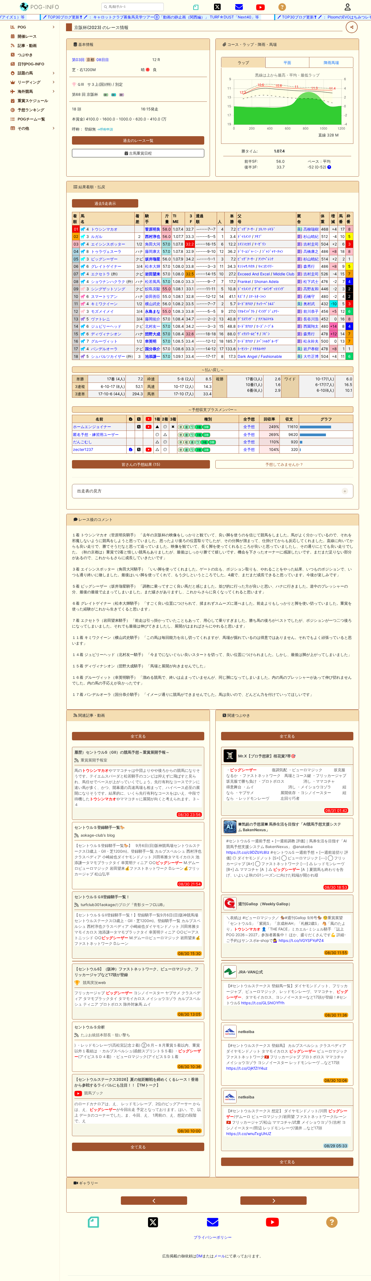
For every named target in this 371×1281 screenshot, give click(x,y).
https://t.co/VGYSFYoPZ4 (301, 940)
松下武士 (308, 281)
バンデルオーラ (104, 348)
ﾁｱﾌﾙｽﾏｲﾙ (265, 319)
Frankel (244, 281)
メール (219, 1256)
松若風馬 (152, 281)
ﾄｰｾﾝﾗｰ (243, 348)
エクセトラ (100, 274)
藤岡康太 (152, 251)
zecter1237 (83, 449)
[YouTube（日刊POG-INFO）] (260, 7)
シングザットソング (108, 288)
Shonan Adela (266, 281)
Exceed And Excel (254, 274)
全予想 (249, 426)
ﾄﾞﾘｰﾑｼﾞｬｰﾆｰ (248, 251)
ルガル (96, 236)
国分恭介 (152, 348)
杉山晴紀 (308, 236)
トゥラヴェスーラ (106, 251)
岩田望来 (152, 274)
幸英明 (150, 341)
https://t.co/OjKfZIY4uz (247, 1068)
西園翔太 (308, 326)
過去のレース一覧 (138, 140)
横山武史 (152, 303)
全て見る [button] (138, 736)
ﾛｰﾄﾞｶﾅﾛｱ (245, 303)
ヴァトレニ (100, 319)
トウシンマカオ (104, 229)
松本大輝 (152, 266)
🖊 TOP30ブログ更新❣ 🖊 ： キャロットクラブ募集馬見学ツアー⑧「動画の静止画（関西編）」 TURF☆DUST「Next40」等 (138, 17)
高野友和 (308, 288)
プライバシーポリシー (213, 1237)
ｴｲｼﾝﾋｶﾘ (244, 244)
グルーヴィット (104, 341)
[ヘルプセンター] (282, 7)
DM (199, 1256)
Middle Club (283, 274)
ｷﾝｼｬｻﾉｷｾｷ (246, 266)
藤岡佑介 (152, 319)
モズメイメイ (102, 311)
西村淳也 (152, 236)
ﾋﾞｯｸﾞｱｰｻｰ (246, 229)
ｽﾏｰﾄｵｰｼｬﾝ (257, 296)
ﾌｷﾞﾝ (266, 334)
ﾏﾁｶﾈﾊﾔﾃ (259, 348)
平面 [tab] (287, 62)
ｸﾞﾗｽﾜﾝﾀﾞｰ (246, 319)
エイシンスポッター (108, 244)
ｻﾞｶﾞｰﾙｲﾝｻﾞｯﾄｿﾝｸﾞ (269, 288)
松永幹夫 (308, 341)
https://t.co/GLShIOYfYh (262, 1002)
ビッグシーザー (104, 259)
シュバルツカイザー (108, 356)
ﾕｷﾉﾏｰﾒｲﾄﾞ (266, 229)
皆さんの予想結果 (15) (141, 464)
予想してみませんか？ (284, 464)
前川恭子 (308, 311)
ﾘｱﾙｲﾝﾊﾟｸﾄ (246, 311)
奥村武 (308, 303)
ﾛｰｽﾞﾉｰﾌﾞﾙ (264, 326)
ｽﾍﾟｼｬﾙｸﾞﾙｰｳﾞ (267, 341)
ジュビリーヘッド (106, 326)
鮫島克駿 (152, 288)
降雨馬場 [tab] (331, 62)
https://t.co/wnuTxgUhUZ (248, 1133)
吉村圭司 (308, 244)
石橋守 (308, 296)
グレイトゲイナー (106, 266)
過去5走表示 (105, 203)
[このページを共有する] (352, 27)
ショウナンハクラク (108, 281)
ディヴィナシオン (106, 334)
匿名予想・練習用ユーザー (96, 434)
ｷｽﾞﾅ (241, 296)
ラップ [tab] (243, 62)
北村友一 (152, 326)
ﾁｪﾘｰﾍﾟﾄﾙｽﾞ (265, 303)
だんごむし (82, 441)
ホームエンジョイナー (92, 426)
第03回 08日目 (90, 59)
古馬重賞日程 (140, 153)
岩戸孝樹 (308, 348)
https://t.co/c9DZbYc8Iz (247, 852)
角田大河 (152, 244)
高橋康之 (308, 251)
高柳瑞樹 (308, 229)
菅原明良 (152, 229)
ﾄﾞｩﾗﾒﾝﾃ (244, 236)
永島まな (152, 311)
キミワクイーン (104, 303)
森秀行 (308, 266)
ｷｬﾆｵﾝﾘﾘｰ (265, 266)
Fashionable (271, 356)
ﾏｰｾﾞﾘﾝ (260, 244)
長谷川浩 (308, 319)
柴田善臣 (152, 296)
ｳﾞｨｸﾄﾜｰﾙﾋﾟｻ (248, 334)
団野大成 (152, 334)
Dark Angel (247, 356)
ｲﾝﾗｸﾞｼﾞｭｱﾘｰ (268, 311)
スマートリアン (104, 296)
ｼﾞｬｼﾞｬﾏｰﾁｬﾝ (272, 251)
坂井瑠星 (152, 259)
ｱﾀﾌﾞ (258, 236)
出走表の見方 (89, 491)
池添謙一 (152, 356)
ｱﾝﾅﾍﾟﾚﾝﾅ (265, 259)
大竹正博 (308, 356)
